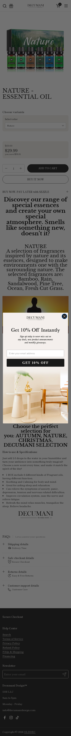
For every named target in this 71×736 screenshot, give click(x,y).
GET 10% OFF (35, 363)
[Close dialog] (64, 316)
